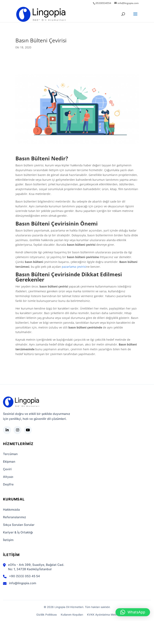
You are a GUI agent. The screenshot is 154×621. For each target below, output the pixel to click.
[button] (133, 612)
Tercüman (10, 454)
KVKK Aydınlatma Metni (102, 614)
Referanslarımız (14, 517)
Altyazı (8, 477)
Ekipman (9, 461)
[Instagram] (17, 430)
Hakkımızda (11, 509)
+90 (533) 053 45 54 (24, 576)
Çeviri (7, 469)
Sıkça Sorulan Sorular (18, 525)
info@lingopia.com (22, 583)
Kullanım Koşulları (72, 614)
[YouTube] (28, 430)
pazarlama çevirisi (74, 267)
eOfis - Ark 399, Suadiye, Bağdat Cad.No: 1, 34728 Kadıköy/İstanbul (36, 567)
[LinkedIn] (7, 430)
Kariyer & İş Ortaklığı (18, 532)
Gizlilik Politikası (46, 614)
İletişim (8, 540)
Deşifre (8, 484)
